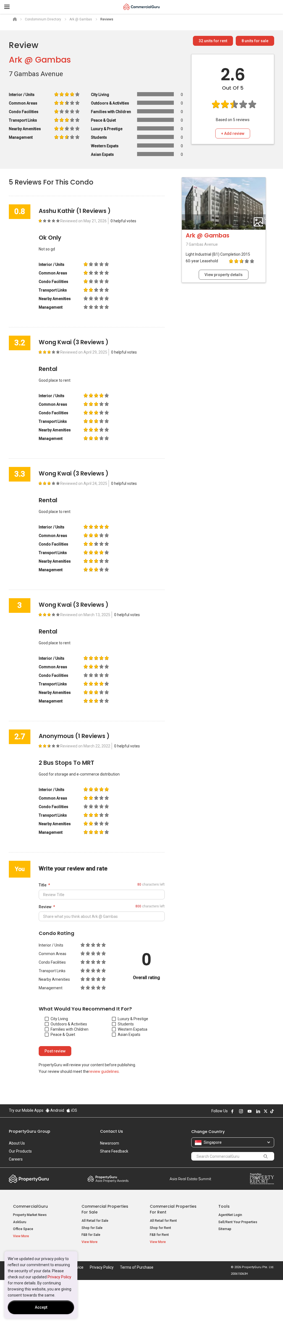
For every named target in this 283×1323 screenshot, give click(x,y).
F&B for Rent (159, 1235)
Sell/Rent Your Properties (237, 1222)
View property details (224, 274)
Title (42, 885)
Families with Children (69, 1029)
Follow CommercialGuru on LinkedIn (258, 1111)
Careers (16, 1159)
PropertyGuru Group (29, 1131)
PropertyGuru (29, 1179)
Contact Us (111, 1131)
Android (56, 1110)
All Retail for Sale (95, 1221)
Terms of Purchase (136, 1267)
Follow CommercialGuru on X (265, 1111)
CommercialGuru (30, 1206)
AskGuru (19, 1222)
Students (126, 1024)
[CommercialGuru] (141, 7)
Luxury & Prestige (133, 1019)
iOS (73, 1110)
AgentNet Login (230, 1215)
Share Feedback (114, 1151)
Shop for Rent (160, 1228)
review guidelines (104, 1071)
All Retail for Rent (163, 1221)
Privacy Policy (59, 1277)
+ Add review (232, 133)
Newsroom (109, 1143)
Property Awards (108, 1178)
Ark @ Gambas (40, 60)
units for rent (213, 41)
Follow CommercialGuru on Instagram (241, 1111)
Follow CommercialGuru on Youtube (249, 1111)
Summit (190, 1178)
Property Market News (30, 1215)
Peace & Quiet (63, 1034)
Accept (41, 1307)
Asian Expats (129, 1034)
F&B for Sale (91, 1235)
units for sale (255, 41)
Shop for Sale (92, 1228)
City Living (59, 1019)
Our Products (20, 1151)
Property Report (262, 1178)
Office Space (23, 1229)
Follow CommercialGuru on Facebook (232, 1111)
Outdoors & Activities (69, 1024)
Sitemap (224, 1229)
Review (45, 907)
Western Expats (131, 1029)
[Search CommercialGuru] (265, 1156)
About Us (17, 1143)
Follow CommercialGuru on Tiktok (272, 1111)
